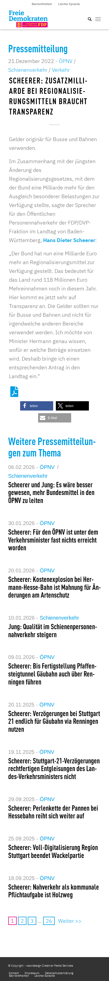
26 (49, 920)
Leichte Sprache (69, 4)
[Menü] (98, 18)
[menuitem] (42, 4)
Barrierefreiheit (42, 4)
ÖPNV (65, 61)
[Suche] (87, 18)
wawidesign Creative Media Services (49, 965)
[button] (36, 406)
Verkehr (61, 69)
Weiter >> (69, 920)
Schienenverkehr (27, 69)
